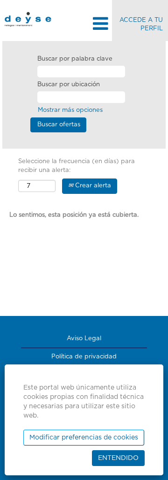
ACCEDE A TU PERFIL (141, 24)
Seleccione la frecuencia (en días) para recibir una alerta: (76, 165)
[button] (84, 24)
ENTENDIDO (118, 458)
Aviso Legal (84, 339)
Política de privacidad (84, 357)
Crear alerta (92, 186)
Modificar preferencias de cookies (83, 437)
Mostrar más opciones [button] (70, 110)
